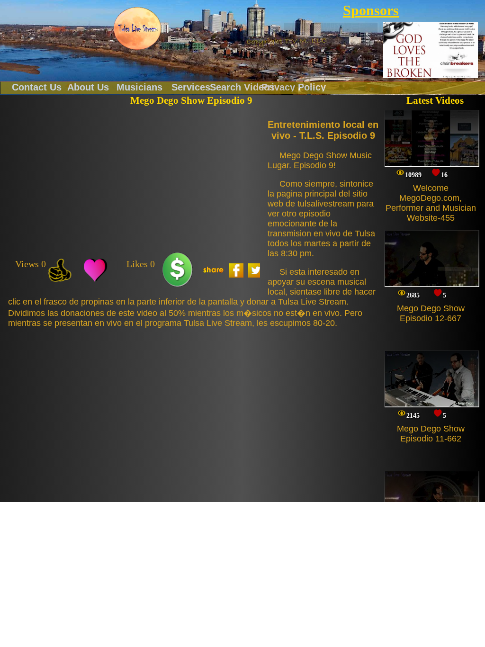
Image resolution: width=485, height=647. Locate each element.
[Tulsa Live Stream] (137, 28)
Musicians (139, 86)
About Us (88, 86)
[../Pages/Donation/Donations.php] (177, 270)
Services (190, 86)
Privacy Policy (293, 86)
